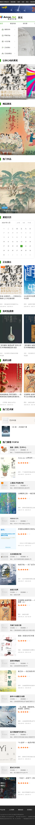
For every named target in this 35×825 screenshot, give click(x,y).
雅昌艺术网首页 (4, 2)
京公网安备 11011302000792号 (7, 816)
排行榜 (25, 23)
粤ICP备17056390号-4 (21, 816)
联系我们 (29, 809)
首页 (1, 23)
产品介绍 (2, 809)
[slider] (26, 463)
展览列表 (13, 23)
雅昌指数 (13, 2)
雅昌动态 (20, 809)
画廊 (18, 2)
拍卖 (23, 2)
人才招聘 (11, 809)
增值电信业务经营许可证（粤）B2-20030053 (10, 818)
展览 (27, 2)
